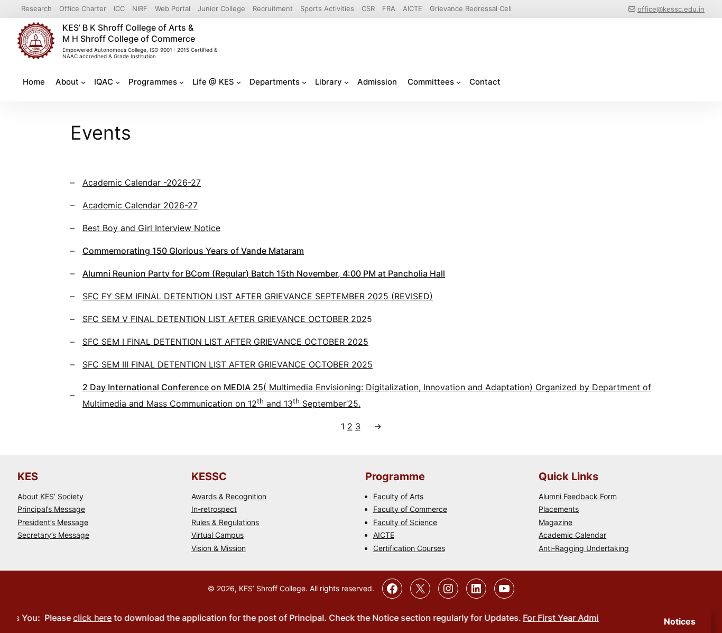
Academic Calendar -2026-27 (141, 182)
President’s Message (52, 522)
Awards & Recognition (228, 496)
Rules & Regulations (225, 522)
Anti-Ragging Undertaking (584, 548)
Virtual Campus (217, 534)
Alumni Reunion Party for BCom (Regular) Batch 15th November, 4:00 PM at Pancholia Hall (263, 273)
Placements (559, 508)
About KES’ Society (50, 496)
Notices (680, 621)
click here (83, 617)
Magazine (555, 522)
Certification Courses (409, 548)
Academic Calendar (572, 534)
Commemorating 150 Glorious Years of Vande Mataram (193, 250)
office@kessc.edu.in (671, 9)
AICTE (383, 534)
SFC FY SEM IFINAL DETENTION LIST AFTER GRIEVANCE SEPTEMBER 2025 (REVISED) (257, 296)
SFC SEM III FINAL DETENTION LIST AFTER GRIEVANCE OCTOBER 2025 (227, 364)
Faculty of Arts (398, 496)
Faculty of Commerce (410, 508)
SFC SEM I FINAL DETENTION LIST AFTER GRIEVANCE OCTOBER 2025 (225, 341)
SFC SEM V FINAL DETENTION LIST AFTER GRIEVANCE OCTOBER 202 (224, 319)
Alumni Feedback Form (578, 496)
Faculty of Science (405, 522)
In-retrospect (214, 508)
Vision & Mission (218, 548)
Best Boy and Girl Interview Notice (151, 228)
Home (34, 82)
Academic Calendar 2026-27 (140, 205)
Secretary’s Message (53, 534)
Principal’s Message (51, 508)
